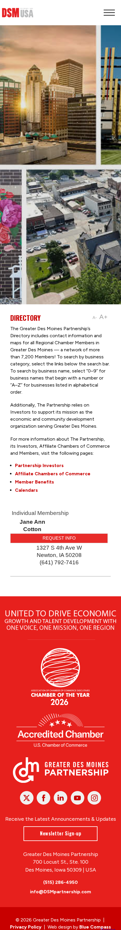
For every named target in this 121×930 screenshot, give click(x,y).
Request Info (59, 537)
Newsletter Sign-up (60, 833)
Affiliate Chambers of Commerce (52, 473)
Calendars (26, 490)
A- (95, 317)
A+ (103, 317)
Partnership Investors (39, 465)
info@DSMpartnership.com (60, 891)
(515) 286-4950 (60, 882)
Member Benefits (34, 482)
